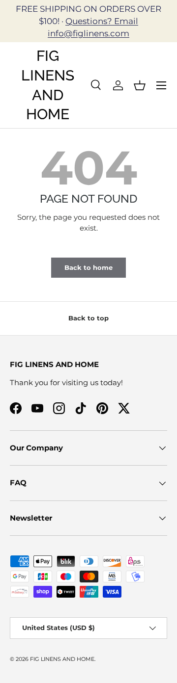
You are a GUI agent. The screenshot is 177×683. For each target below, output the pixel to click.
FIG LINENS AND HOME (62, 659)
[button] (139, 85)
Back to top (88, 318)
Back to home (88, 267)
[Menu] (161, 85)
